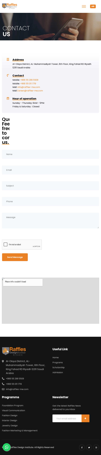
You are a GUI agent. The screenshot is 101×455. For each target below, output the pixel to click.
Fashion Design (9, 415)
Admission (57, 372)
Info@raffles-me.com (28, 87)
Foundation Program (12, 405)
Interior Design (9, 420)
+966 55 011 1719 (28, 83)
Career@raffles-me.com (30, 90)
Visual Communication (13, 410)
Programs (57, 362)
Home (55, 357)
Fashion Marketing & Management (20, 430)
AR (92, 6)
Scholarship (58, 367)
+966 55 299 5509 (29, 79)
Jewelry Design (10, 425)
